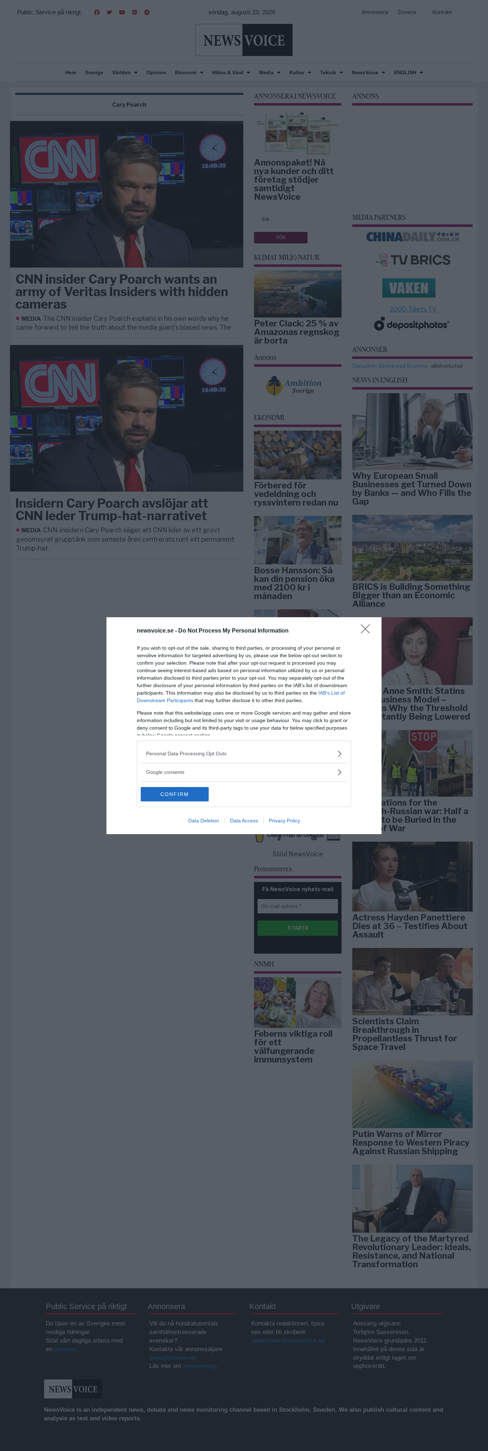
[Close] (367, 631)
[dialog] (244, 725)
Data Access (244, 820)
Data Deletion (203, 820)
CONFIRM (174, 794)
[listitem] (244, 753)
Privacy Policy (284, 820)
